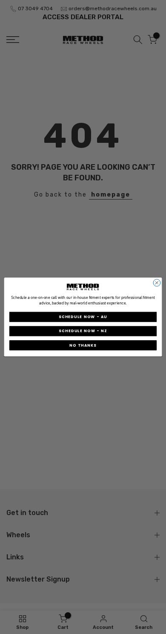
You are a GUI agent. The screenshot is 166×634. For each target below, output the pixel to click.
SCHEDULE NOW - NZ (83, 330)
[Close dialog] (156, 283)
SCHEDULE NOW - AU (83, 316)
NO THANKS (82, 345)
